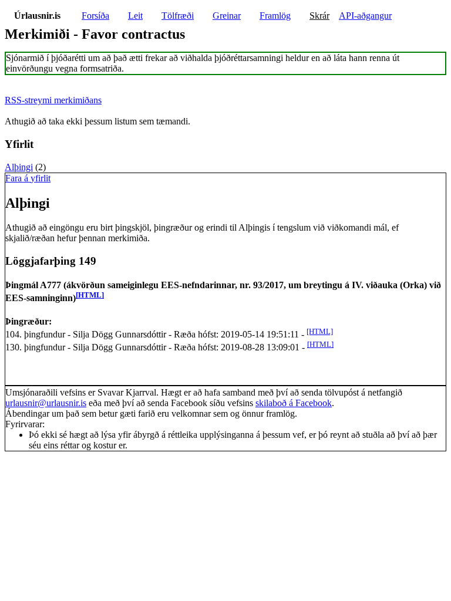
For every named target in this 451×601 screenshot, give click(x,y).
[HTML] (90, 295)
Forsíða (95, 16)
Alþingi (19, 167)
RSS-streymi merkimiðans (53, 100)
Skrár (319, 16)
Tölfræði (177, 16)
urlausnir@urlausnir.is (45, 403)
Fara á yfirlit (28, 178)
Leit (135, 16)
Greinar (227, 16)
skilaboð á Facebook (293, 403)
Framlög (275, 16)
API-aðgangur (365, 16)
